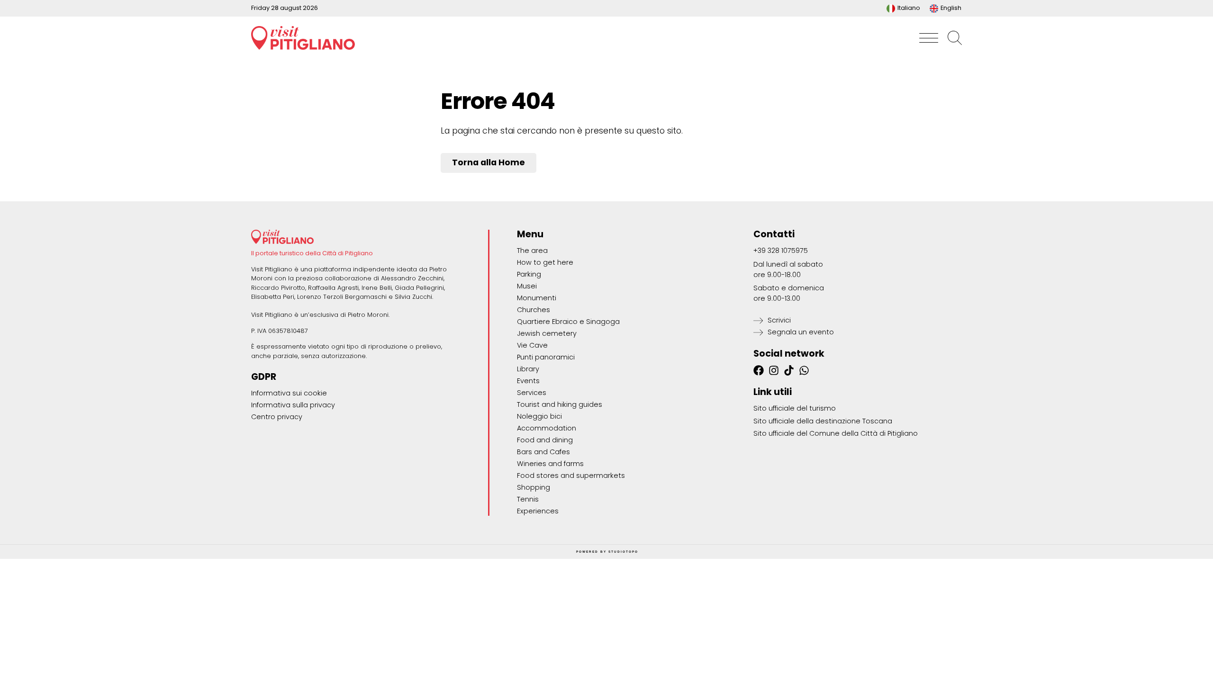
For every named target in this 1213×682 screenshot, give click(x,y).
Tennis (528, 499)
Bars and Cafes (543, 452)
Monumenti (536, 298)
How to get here (545, 262)
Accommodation (546, 428)
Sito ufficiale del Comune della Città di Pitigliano (835, 433)
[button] (928, 38)
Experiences (538, 511)
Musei (527, 286)
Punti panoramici (546, 357)
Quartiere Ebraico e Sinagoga (568, 321)
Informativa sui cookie (289, 393)
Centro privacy (276, 417)
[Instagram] (774, 370)
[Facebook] (758, 370)
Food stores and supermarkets (571, 475)
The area (532, 250)
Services (531, 392)
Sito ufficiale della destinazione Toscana (822, 421)
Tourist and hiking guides (559, 404)
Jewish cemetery (547, 333)
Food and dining (545, 440)
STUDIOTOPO (623, 551)
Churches (533, 309)
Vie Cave (532, 345)
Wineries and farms (550, 463)
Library (528, 369)
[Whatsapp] (804, 370)
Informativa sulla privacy (293, 405)
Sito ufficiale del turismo (794, 408)
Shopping (533, 487)
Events (528, 381)
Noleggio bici (539, 416)
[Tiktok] (789, 370)
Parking (529, 274)
